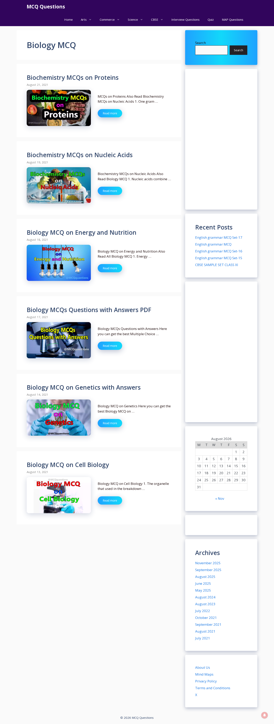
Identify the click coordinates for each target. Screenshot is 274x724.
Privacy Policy (206, 681)
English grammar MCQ (213, 244)
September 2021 (208, 624)
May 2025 (203, 590)
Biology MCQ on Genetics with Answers (84, 387)
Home (68, 19)
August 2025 (205, 576)
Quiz (211, 19)
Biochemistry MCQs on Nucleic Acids (80, 155)
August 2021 (205, 631)
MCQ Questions (46, 6)
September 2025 (208, 569)
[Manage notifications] (264, 715)
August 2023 (205, 604)
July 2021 (202, 638)
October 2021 (206, 617)
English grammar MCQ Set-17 (218, 237)
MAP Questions (232, 19)
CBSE (154, 19)
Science (133, 19)
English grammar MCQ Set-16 (218, 251)
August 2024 (205, 597)
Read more (110, 113)
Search (200, 42)
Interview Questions (185, 19)
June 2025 (203, 583)
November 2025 (208, 563)
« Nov (219, 498)
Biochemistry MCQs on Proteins (73, 77)
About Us (202, 667)
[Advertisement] (221, 139)
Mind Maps (204, 674)
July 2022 (202, 610)
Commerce (107, 19)
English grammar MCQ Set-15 (218, 258)
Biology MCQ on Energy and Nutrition (81, 232)
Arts (84, 19)
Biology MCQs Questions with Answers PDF (89, 310)
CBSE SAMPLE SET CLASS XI (216, 264)
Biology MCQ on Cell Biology (68, 465)
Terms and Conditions (212, 688)
